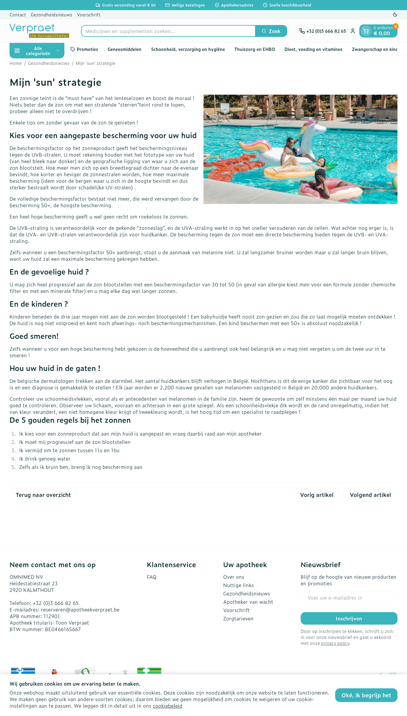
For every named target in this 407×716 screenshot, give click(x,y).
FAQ (151, 576)
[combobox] (168, 31)
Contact (18, 14)
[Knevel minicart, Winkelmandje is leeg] (366, 31)
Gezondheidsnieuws (51, 14)
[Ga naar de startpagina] (39, 31)
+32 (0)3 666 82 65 (56, 602)
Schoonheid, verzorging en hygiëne (188, 49)
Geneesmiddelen (125, 49)
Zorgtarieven (238, 618)
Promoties (87, 49)
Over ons (233, 576)
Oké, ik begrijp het (366, 695)
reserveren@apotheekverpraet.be (80, 609)
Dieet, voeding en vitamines (313, 49)
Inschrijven (349, 618)
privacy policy (335, 643)
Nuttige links (238, 585)
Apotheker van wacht (248, 601)
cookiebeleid (167, 705)
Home (16, 63)
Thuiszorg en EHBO (254, 49)
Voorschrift (88, 14)
